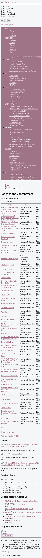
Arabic (12, 43)
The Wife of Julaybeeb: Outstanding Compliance (21, 501)
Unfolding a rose (7, 242)
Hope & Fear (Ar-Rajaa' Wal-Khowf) (23, 108)
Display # (6, 201)
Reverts (12, 101)
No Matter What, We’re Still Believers (9, 286)
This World (13, 75)
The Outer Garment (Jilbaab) (20, 179)
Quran (8, 59)
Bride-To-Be (14, 156)
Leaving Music (15, 123)
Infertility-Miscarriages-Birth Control (24, 165)
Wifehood (13, 158)
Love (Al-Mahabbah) (17, 111)
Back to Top (5, 552)
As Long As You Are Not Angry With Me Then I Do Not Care (10, 360)
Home (7, 28)
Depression (5, 333)
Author (27, 205)
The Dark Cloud (6, 295)
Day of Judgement (16, 80)
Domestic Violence (16, 163)
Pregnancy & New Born (18, 167)
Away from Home (7, 418)
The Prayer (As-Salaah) (18, 120)
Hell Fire (12, 85)
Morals (8, 127)
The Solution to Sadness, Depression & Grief (9, 223)
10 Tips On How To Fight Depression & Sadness (10, 338)
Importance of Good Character (21, 130)
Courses (12, 35)
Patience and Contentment (20, 139)
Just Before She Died (12, 520)
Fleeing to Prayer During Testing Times (9, 208)
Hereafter (10, 73)
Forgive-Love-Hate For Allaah (21, 146)
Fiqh (11, 52)
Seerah (12, 47)
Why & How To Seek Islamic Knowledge (25, 57)
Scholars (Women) (16, 97)
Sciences (9, 38)
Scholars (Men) (15, 94)
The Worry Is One (7, 395)
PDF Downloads (15, 61)
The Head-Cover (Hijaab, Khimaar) (23, 177)
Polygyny (13, 151)
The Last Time (17, 454)
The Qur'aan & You (17, 64)
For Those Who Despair (9, 259)
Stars (7, 87)
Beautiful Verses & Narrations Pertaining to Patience (9, 413)
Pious (11, 99)
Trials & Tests (6, 408)
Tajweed (12, 40)
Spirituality (11, 104)
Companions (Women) (18, 92)
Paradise (12, 83)
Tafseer (12, 45)
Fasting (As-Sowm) (16, 125)
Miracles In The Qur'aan (19, 68)
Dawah (12, 31)
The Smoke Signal (7, 265)
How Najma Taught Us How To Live (9, 282)
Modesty (12, 134)
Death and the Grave (17, 78)
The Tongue (14, 137)
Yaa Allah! (4, 312)
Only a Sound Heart (8, 233)
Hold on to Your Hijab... (9, 303)
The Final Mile (6, 278)
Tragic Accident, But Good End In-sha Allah (20, 516)
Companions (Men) (17, 90)
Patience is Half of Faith (9, 376)
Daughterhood (15, 153)
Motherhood (14, 170)
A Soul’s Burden (6, 384)
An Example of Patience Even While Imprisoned (9, 370)
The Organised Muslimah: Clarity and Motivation (20, 464)
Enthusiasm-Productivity (19, 141)
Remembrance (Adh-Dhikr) (20, 113)
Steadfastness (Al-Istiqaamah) (21, 118)
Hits (38, 205)
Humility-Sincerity (16, 132)
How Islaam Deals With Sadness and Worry (9, 346)
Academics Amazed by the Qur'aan (23, 71)
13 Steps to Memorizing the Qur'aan (17, 505)
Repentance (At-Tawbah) (19, 116)
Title (10, 205)
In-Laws (12, 160)
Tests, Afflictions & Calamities (7, 273)
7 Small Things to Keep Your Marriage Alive (19, 445)
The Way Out (5, 316)
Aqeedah (12, 54)
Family (8, 148)
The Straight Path (7, 291)
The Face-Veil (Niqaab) (18, 174)
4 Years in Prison (7, 350)
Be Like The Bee (7, 342)
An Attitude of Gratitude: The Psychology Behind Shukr (9, 228)
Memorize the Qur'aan (18, 66)
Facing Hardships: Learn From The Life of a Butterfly (9, 389)
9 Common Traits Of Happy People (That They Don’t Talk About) (10, 218)
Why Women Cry (7, 399)
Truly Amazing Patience (9, 403)
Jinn (11, 33)
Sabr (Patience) (6, 269)
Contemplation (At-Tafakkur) (21, 106)
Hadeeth (12, 50)
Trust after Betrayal (7, 308)
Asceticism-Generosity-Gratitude (22, 144)
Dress (7, 172)
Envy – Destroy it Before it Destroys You (19, 509)
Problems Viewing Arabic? (10, 436)
